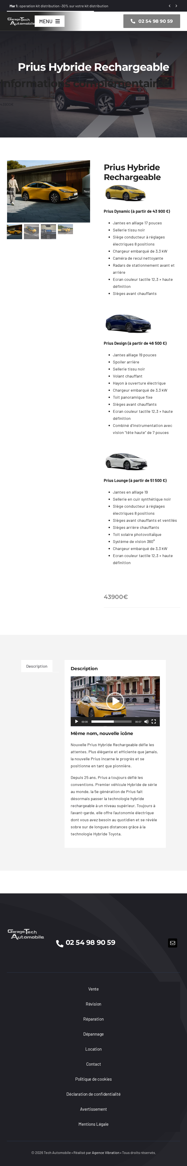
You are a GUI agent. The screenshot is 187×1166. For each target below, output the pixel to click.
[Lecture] (76, 721)
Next (87, 191)
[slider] (111, 721)
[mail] (172, 943)
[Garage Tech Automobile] (21, 18)
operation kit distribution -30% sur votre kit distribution (59, 6)
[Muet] (146, 721)
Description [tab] (36, 666)
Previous (10, 191)
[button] (115, 701)
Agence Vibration (105, 1152)
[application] (115, 701)
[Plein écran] (153, 721)
